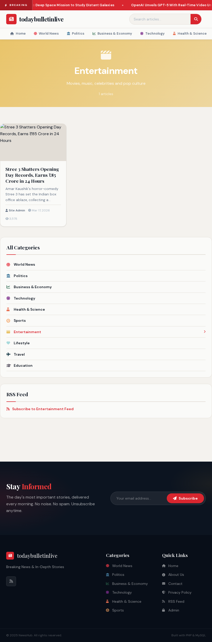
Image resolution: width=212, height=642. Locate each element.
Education (23, 365)
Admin (173, 610)
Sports (20, 320)
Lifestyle (22, 343)
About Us (176, 574)
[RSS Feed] (11, 581)
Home (21, 33)
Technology (155, 33)
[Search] (196, 19)
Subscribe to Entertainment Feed (43, 409)
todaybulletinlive (37, 555)
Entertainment (27, 332)
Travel (19, 354)
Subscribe (188, 498)
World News (49, 33)
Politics (78, 33)
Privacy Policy (180, 592)
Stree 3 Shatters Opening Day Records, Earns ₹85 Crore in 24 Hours (32, 175)
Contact (175, 583)
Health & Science (192, 33)
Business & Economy (114, 33)
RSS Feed (176, 601)
